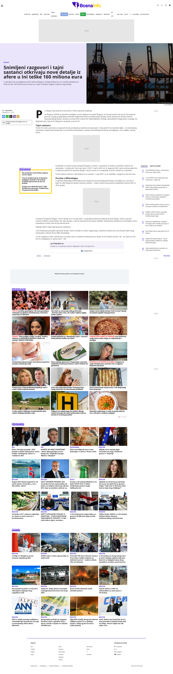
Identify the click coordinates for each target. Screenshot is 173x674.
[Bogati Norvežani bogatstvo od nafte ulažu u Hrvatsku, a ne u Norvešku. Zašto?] (26, 468)
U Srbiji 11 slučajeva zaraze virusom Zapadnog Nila (22, 557)
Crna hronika (54, 14)
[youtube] (169, 5)
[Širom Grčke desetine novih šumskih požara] (84, 575)
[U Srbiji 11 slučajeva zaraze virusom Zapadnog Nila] (26, 542)
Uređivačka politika (67, 666)
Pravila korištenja (54, 666)
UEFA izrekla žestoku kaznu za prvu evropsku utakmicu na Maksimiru (157, 205)
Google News (87, 251)
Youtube (118, 654)
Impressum (34, 666)
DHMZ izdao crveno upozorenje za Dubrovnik (54, 557)
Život (126, 14)
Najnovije (35, 14)
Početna (27, 14)
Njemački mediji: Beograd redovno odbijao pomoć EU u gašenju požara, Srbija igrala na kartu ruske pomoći (84, 622)
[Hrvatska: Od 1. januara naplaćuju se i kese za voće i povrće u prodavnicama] (26, 501)
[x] (161, 5)
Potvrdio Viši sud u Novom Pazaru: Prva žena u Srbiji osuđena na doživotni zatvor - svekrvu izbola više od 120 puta (84, 559)
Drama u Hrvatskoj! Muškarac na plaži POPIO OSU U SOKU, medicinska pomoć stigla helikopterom (83, 485)
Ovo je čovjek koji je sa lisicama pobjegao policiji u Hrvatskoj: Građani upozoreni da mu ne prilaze (34, 180)
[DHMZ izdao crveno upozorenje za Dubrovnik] (55, 542)
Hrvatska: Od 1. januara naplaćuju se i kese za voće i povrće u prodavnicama (25, 516)
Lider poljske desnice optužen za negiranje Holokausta (156, 249)
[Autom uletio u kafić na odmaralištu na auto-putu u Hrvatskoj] (113, 575)
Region (71, 14)
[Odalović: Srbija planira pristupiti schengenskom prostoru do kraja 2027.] (55, 575)
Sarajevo (99, 14)
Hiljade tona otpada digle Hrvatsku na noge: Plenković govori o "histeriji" (110, 451)
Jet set (112, 14)
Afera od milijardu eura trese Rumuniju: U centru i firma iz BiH (83, 450)
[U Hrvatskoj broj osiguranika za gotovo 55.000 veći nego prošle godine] (84, 501)
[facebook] (157, 5)
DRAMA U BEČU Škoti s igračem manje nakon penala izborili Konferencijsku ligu (156, 214)
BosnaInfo (9, 110)
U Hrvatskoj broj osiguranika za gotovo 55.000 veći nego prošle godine (83, 516)
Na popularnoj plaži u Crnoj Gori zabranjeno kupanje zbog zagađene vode (25, 591)
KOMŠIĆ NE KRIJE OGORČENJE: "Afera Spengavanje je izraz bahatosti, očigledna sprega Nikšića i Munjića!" (53, 452)
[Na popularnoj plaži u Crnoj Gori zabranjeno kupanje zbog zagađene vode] (26, 575)
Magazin (107, 14)
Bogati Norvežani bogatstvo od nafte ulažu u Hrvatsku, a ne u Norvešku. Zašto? (25, 484)
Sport (83, 14)
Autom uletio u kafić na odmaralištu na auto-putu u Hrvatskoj (110, 591)
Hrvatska (47, 256)
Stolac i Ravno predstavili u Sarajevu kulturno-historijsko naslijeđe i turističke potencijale (157, 197)
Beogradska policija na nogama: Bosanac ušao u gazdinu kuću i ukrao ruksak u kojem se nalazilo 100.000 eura (54, 622)
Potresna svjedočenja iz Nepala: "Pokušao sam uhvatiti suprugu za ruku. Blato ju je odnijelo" (157, 223)
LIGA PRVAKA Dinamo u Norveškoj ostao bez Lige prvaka (157, 171)
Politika (47, 14)
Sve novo (167, 256)
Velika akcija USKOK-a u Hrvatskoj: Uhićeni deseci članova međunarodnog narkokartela (113, 516)
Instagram (119, 652)
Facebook (119, 646)
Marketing (43, 666)
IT (130, 14)
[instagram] (165, 5)
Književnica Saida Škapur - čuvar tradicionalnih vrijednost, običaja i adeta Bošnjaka (156, 241)
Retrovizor (144, 14)
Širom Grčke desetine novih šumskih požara (81, 590)
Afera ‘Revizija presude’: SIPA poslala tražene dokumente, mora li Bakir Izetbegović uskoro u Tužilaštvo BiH (25, 452)
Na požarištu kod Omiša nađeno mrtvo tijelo (35, 174)
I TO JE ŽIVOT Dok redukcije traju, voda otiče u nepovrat (156, 179)
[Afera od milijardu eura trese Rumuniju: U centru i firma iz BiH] (84, 436)
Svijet (77, 14)
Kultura (120, 14)
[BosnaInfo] (86, 5)
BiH (41, 14)
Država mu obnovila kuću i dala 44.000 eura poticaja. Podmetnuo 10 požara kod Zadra (35, 188)
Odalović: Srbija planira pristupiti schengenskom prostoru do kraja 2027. (54, 591)
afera (39, 256)
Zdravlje (64, 14)
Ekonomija (90, 14)
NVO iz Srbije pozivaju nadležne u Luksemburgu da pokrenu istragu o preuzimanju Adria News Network (25, 622)
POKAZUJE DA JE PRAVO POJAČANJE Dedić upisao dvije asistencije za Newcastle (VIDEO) (157, 187)
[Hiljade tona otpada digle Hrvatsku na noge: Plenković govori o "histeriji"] (113, 436)
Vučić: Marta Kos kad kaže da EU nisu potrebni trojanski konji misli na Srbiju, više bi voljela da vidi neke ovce (112, 622)
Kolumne (136, 14)
